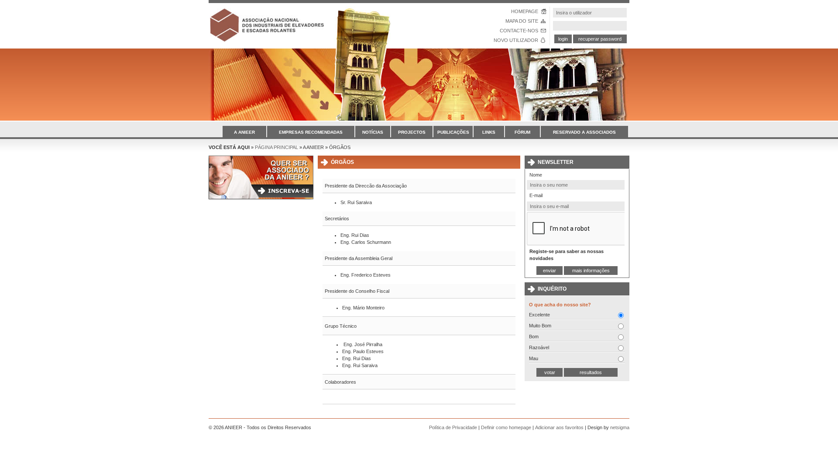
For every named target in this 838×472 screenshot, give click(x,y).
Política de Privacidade (453, 427)
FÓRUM (522, 132)
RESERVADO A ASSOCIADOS (584, 132)
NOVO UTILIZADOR (516, 40)
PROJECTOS (412, 132)
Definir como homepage (506, 427)
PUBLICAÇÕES (453, 132)
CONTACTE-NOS (519, 30)
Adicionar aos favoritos (559, 427)
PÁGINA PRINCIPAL (276, 147)
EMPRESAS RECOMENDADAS (311, 132)
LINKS (488, 132)
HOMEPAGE (524, 11)
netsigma (619, 427)
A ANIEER (244, 132)
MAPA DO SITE (521, 21)
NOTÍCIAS (372, 132)
